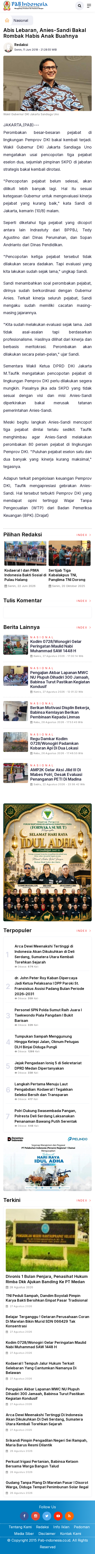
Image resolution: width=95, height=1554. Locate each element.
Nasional (20, 20)
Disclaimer (47, 1533)
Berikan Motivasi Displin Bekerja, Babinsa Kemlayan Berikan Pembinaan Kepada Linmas (60, 712)
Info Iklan (61, 1527)
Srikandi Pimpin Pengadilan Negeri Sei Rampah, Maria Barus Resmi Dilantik (46, 1442)
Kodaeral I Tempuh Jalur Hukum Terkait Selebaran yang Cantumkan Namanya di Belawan (41, 1368)
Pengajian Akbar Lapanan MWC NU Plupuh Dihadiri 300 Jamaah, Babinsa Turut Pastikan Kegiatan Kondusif (60, 679)
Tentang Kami (20, 1527)
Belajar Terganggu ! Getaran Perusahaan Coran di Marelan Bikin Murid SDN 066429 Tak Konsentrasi (47, 1321)
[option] (25, 566)
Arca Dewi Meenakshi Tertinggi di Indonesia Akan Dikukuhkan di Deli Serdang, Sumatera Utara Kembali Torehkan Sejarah (44, 1419)
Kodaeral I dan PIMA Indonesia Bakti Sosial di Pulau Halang (25, 575)
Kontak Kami (70, 1533)
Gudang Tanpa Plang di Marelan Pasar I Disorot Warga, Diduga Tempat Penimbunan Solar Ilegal (47, 1484)
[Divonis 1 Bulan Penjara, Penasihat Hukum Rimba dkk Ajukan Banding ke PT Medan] (47, 1240)
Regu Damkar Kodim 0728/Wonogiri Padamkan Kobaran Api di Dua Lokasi (54, 743)
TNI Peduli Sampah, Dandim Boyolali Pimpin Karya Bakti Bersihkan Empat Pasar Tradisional (46, 1297)
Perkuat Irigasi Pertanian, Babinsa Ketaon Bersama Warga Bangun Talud (42, 1463)
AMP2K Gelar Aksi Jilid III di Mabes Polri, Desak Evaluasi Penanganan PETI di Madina (56, 774)
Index (82, 535)
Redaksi (21, 44)
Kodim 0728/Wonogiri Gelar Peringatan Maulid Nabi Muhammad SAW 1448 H (56, 646)
